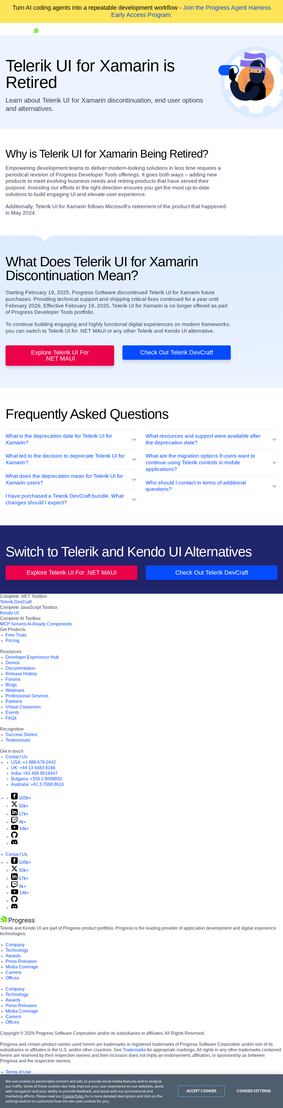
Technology (17, 950)
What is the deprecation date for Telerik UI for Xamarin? (59, 439)
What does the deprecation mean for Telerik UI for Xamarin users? (64, 479)
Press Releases (21, 961)
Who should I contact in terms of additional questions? (196, 486)
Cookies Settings (254, 1090)
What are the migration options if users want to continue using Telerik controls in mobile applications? (200, 462)
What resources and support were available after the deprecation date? (203, 439)
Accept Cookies (202, 1090)
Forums (13, 679)
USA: (33, 762)
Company (15, 944)
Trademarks (134, 1049)
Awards (13, 955)
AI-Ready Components (49, 624)
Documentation (20, 668)
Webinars (15, 690)
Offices (12, 978)
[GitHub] (14, 836)
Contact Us (16, 756)
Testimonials (18, 740)
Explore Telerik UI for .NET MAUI (60, 355)
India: (34, 773)
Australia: (37, 784)
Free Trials (16, 635)
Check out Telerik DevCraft (176, 352)
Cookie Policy (73, 1096)
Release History (21, 673)
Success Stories (21, 734)
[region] (141, 1091)
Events (12, 712)
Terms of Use (18, 1072)
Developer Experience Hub (32, 657)
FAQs (11, 718)
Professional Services (27, 696)
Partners (14, 701)
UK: (33, 767)
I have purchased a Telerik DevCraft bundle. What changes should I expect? (65, 499)
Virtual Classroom (23, 707)
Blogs (11, 684)
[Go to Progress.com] (18, 922)
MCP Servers (13, 624)
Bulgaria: (36, 778)
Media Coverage (22, 966)
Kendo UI (9, 613)
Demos (13, 662)
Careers (13, 972)
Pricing (12, 640)
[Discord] (14, 843)
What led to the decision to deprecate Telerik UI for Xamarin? (65, 459)
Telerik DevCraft (16, 601)
